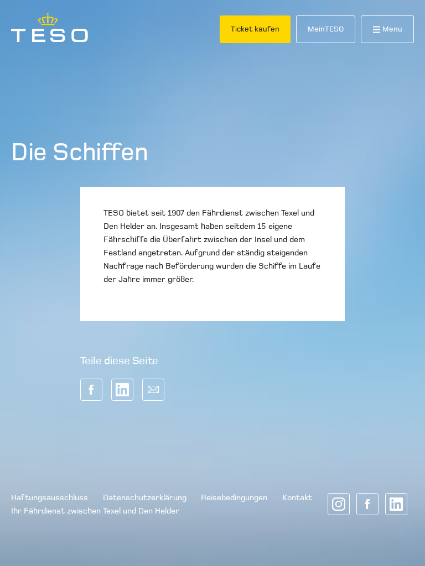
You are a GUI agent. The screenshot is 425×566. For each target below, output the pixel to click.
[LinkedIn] (396, 504)
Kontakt (297, 497)
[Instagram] (339, 504)
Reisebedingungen (234, 497)
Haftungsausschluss (49, 497)
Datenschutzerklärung (144, 497)
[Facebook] (367, 504)
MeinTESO (326, 29)
